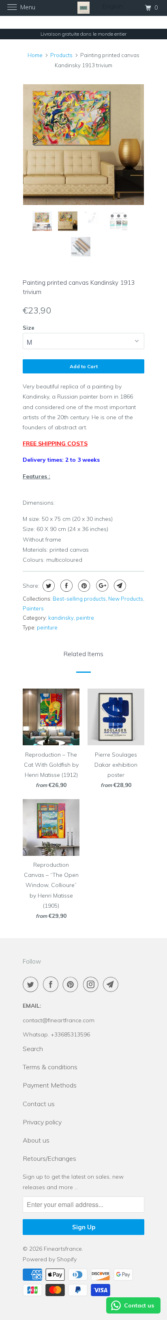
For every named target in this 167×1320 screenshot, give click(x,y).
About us (36, 1140)
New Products (125, 598)
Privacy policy (42, 1122)
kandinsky (61, 617)
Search (33, 1049)
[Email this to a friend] (119, 586)
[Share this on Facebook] (65, 586)
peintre (85, 617)
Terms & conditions (50, 1067)
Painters (33, 608)
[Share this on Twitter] (48, 586)
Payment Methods (50, 1085)
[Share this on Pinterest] (83, 586)
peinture (47, 627)
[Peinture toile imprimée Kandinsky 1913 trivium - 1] (83, 144)
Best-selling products (79, 598)
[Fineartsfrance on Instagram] (92, 984)
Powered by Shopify (50, 1259)
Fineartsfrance (63, 1248)
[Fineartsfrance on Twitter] (32, 984)
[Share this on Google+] (101, 586)
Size (28, 327)
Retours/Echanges (49, 1158)
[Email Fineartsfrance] (112, 984)
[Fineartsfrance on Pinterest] (72, 984)
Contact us (39, 1104)
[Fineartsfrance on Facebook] (52, 984)
